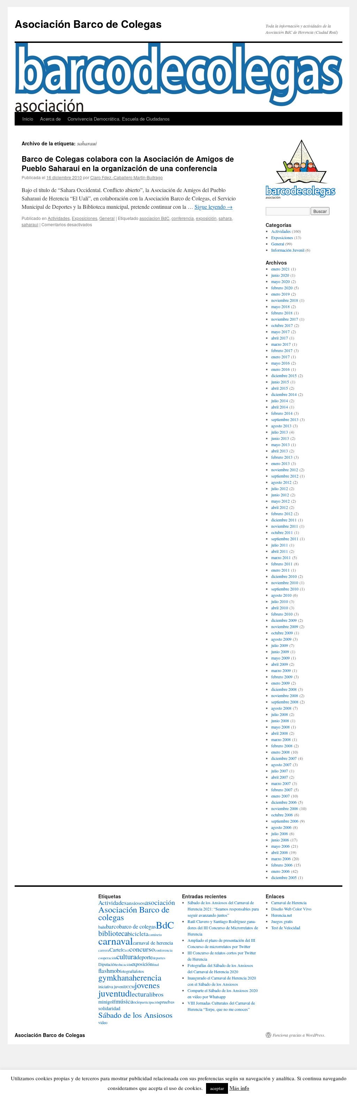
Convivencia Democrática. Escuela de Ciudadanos (119, 118)
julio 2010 (279, 601)
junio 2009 (280, 651)
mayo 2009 (280, 658)
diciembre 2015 (284, 375)
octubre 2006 (282, 814)
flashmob (109, 971)
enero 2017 (280, 356)
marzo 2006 (281, 858)
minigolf (106, 1001)
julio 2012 (279, 488)
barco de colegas (137, 926)
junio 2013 (280, 438)
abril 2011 (279, 551)
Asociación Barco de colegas (133, 913)
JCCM (130, 986)
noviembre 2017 (284, 319)
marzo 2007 (281, 783)
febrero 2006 (282, 865)
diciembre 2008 (284, 689)
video (102, 1022)
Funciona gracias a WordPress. (299, 1035)
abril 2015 (279, 388)
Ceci (125, 950)
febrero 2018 (282, 312)
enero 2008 (280, 752)
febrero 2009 (282, 676)
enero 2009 (280, 683)
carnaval (115, 940)
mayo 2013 (280, 444)
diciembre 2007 (284, 758)
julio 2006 (279, 833)
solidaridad (109, 1008)
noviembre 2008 (284, 695)
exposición (206, 218)
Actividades (59, 218)
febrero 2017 (282, 350)
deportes (159, 957)
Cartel (115, 949)
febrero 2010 (282, 614)
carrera (103, 950)
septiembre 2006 (284, 821)
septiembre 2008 (284, 701)
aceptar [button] (217, 1088)
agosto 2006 (281, 827)
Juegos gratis (282, 921)
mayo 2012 (280, 501)
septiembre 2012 (284, 476)
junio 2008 (280, 720)
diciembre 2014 (284, 394)
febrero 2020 (282, 287)
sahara (225, 218)
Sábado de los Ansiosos (135, 1014)
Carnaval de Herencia (288, 902)
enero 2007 (280, 796)
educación (123, 964)
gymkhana (115, 977)
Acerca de (50, 118)
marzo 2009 (281, 670)
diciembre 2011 (284, 520)
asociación (160, 902)
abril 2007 (279, 777)
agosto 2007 (281, 764)
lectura (139, 994)
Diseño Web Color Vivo (291, 909)
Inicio (27, 118)
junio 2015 (280, 381)
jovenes (147, 985)
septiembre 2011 (284, 538)
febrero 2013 (282, 457)
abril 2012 (279, 507)
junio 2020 (280, 275)
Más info (239, 1088)
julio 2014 (279, 400)
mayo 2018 (280, 306)
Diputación (107, 964)
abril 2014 (279, 407)
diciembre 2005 (284, 877)
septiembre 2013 (284, 419)
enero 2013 (280, 463)
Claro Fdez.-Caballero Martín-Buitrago (126, 177)
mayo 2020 (280, 281)
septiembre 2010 (284, 589)
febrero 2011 (282, 563)
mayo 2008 (280, 727)
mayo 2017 (280, 331)
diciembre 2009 (284, 620)
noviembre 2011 (284, 526)
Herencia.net (281, 915)
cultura (126, 956)
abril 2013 (279, 450)
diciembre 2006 (284, 802)
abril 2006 (279, 852)
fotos (140, 971)
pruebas (167, 1002)
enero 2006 (280, 871)
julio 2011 (279, 545)
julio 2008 (279, 714)
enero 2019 (280, 294)
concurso (142, 949)
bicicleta (138, 934)
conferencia (183, 218)
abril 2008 (279, 733)
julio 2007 (279, 770)
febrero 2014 (282, 413)
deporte (144, 957)
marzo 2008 (281, 739)
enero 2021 (280, 269)
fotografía (128, 971)
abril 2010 (279, 607)
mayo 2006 (280, 846)
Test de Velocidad (285, 927)
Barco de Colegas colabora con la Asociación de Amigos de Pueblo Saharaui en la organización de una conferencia (128, 163)
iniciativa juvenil (111, 986)
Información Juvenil (287, 250)
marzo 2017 (281, 344)
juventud (114, 993)
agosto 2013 (281, 425)
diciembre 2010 (284, 576)
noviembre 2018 (284, 300)
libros (156, 994)
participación (150, 1002)
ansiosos (136, 902)
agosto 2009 (281, 639)
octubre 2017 (282, 325)
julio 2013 (279, 432)
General (107, 218)
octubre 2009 (282, 632)
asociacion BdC (154, 218)
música (124, 1001)
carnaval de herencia (153, 942)
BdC (165, 924)
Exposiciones (84, 218)
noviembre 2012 (284, 469)
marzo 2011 (281, 557)
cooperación (107, 957)
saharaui (30, 224)
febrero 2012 (282, 513)
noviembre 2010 (284, 582)
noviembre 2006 (284, 808)
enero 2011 (280, 570)
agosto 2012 (281, 482)
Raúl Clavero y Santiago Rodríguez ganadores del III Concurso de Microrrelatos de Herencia (223, 927)
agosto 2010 (281, 595)
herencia (146, 977)
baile (102, 927)
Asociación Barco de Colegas (88, 23)
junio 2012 (280, 494)
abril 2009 (279, 664)
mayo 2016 (280, 363)
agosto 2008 (281, 708)
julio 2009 (279, 645)
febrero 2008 (282, 745)
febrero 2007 (282, 789)
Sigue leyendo (214, 206)
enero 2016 (280, 369)
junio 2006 (280, 839)
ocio (136, 1002)
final (155, 964)
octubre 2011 (282, 532)
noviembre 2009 (284, 626)
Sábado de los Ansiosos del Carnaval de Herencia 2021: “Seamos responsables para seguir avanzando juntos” (223, 909)
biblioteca (113, 933)
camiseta (155, 934)
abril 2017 (279, 338)
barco (112, 926)
